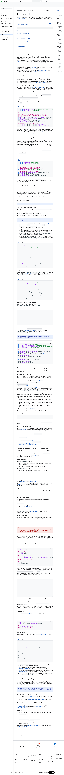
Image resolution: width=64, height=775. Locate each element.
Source (16, 759)
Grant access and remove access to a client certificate (27, 43)
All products (51, 768)
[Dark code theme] (51, 108)
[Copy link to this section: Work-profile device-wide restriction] (35, 85)
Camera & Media (25, 759)
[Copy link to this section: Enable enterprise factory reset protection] (42, 186)
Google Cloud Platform (43, 768)
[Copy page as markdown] (29, 14)
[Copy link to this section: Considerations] (25, 710)
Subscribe (52, 772)
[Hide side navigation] (12, 773)
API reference (50, 759)
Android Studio (56, 1)
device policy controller (21, 18)
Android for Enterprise (18, 756)
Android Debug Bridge (27, 413)
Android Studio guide (51, 756)
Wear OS (32, 757)
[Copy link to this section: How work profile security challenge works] (38, 694)
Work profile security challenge (23, 48)
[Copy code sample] (52, 108)
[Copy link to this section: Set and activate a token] (29, 515)
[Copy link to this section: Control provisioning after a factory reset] (37, 207)
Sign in (61, 1)
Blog (15, 762)
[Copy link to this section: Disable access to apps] (31, 54)
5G (23, 762)
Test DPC (18, 19)
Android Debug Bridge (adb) (44, 131)
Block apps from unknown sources (23, 33)
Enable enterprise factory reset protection (25, 38)
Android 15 (41, 757)
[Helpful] (50, 10)
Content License (42, 735)
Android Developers (19, 10)
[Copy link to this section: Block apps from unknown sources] (38, 76)
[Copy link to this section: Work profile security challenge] (36, 679)
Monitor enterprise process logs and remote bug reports (27, 41)
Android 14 (41, 759)
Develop (19, 1)
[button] (6, 20)
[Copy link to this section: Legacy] (21, 270)
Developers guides (50, 758)
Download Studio (50, 761)
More (26, 1)
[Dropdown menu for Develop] (22, 1)
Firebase (36, 768)
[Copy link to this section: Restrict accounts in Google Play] (36, 138)
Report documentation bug (59, 756)
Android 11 (41, 764)
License (19, 772)
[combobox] (37, 1)
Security (16, 757)
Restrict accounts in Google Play (23, 35)
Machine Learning (26, 756)
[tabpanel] (35, 117)
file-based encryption (28, 506)
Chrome (31, 768)
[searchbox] (6, 8)
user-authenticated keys (34, 508)
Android (16, 754)
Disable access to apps (21, 30)
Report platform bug (59, 754)
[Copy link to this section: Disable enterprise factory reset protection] (38, 302)
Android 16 (41, 756)
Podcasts (16, 764)
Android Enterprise (5, 4)
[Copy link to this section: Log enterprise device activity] (32, 374)
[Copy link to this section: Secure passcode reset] (31, 497)
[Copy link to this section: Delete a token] (25, 611)
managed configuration (25, 89)
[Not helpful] (52, 10)
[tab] (19, 106)
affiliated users (49, 393)
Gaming (24, 754)
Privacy (16, 772)
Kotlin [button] (19, 106)
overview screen (34, 67)
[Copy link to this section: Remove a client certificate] (30, 478)
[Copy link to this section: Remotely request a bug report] (32, 426)
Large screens (33, 755)
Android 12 (41, 762)
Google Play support (59, 758)
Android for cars (33, 760)
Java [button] (23, 106)
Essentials (12, 1)
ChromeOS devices (34, 758)
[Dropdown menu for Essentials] (15, 1)
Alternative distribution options (38, 133)
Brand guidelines (24, 772)
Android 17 (41, 754)
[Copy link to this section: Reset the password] (27, 632)
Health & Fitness (25, 757)
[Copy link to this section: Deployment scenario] (27, 459)
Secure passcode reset (21, 46)
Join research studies (59, 760)
